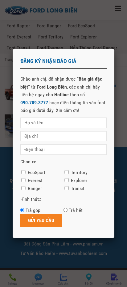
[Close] (114, 49)
